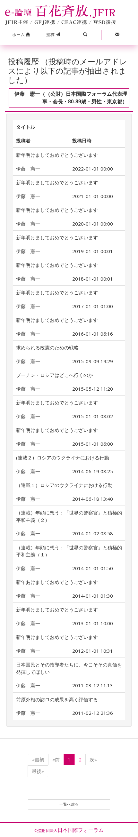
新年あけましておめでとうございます (57, 582)
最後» (38, 771)
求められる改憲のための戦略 (47, 347)
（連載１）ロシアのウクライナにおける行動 (64, 485)
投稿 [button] (51, 34)
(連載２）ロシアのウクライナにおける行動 (62, 457)
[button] (21, 35)
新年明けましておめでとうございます (57, 155)
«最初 (38, 759)
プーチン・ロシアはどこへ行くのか (54, 375)
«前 (56, 759)
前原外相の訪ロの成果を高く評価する (57, 699)
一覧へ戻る (69, 804)
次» (93, 759)
